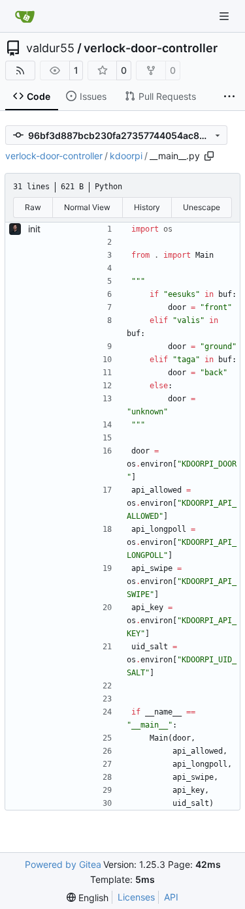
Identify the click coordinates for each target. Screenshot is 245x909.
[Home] (25, 16)
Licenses (136, 896)
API (171, 896)
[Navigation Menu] (225, 16)
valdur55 (50, 48)
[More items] (229, 96)
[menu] (87, 897)
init (34, 228)
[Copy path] (209, 156)
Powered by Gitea (63, 864)
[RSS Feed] (20, 70)
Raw (33, 207)
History (147, 207)
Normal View (87, 207)
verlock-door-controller (151, 48)
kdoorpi (126, 155)
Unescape (201, 207)
